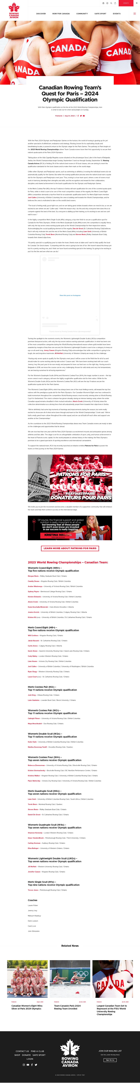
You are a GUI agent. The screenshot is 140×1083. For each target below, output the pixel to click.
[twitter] (36, 1065)
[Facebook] (78, 116)
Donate (126, 3)
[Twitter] (81, 116)
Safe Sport (100, 14)
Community (82, 14)
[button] (134, 13)
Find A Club (37, 1051)
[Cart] (115, 3)
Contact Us (22, 1051)
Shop (17, 1055)
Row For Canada (61, 14)
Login (30, 1059)
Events (117, 14)
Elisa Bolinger (33, 848)
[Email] (84, 116)
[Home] (14, 10)
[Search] (111, 3)
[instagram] (24, 1065)
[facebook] (32, 1065)
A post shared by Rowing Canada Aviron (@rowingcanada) (70, 331)
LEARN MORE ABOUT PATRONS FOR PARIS (70, 548)
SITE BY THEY (81, 1075)
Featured (58, 116)
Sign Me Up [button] (110, 1060)
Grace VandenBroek (36, 838)
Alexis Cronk (33, 602)
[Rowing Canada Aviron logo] (70, 1053)
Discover (41, 14)
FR (136, 3)
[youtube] (28, 1065)
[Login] (107, 3)
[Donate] (103, 3)
